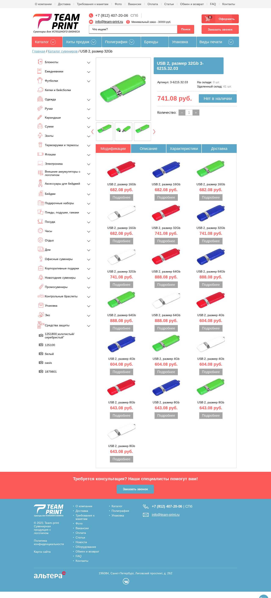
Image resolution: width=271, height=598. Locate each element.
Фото (118, 4)
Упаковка (180, 42)
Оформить (225, 19)
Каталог (117, 506)
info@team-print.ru (109, 22)
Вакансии (134, 4)
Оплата (153, 4)
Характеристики (184, 149)
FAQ (213, 4)
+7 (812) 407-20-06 (111, 15)
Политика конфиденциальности (49, 542)
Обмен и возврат (192, 4)
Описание (148, 149)
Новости (81, 542)
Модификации (113, 149)
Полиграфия (116, 42)
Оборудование (86, 546)
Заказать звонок (220, 29)
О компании (43, 4)
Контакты (228, 4)
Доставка (64, 4)
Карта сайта (42, 551)
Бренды (151, 42)
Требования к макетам (92, 4)
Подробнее (121, 197)
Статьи (169, 4)
